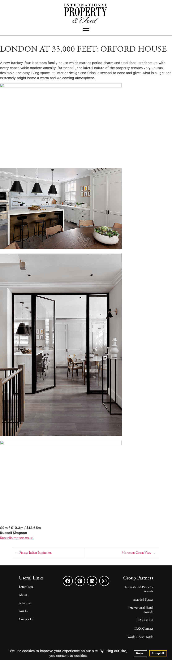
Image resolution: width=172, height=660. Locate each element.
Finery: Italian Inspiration (35, 553)
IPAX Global (145, 620)
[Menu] (86, 29)
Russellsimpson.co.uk (17, 538)
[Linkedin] (92, 581)
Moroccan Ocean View (136, 553)
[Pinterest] (80, 581)
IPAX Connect (143, 628)
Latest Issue (26, 587)
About (23, 595)
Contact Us (26, 619)
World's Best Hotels (140, 637)
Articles (23, 611)
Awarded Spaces (143, 599)
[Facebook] (68, 581)
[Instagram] (104, 581)
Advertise (25, 603)
